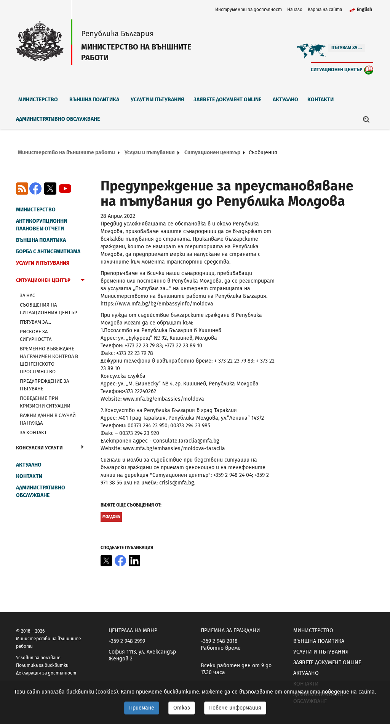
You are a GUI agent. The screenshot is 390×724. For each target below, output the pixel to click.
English (364, 9)
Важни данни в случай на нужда (48, 419)
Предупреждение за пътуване (44, 385)
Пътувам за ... (346, 47)
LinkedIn (134, 560)
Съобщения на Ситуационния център (48, 308)
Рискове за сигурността (35, 335)
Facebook (35, 188)
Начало (294, 9)
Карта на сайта (325, 9)
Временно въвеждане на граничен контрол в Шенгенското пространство (49, 360)
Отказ (181, 708)
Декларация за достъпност (46, 673)
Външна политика (94, 99)
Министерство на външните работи (66, 152)
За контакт (33, 432)
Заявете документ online (227, 99)
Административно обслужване (58, 119)
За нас (27, 295)
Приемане (141, 708)
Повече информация (235, 708)
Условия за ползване (38, 657)
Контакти (320, 99)
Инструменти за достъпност (248, 9)
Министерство (38, 99)
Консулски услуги (39, 448)
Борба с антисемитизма (48, 251)
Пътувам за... (35, 322)
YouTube (65, 188)
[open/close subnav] (83, 281)
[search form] (366, 119)
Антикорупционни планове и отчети (41, 225)
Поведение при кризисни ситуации (45, 402)
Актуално (285, 99)
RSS (22, 188)
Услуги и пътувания (157, 99)
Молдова (111, 517)
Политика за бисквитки (42, 665)
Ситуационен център (337, 69)
